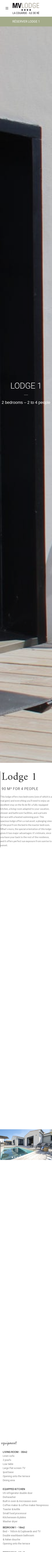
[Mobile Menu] (7, 8)
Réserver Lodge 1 (26, 21)
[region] (26, 1144)
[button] (3, 1144)
